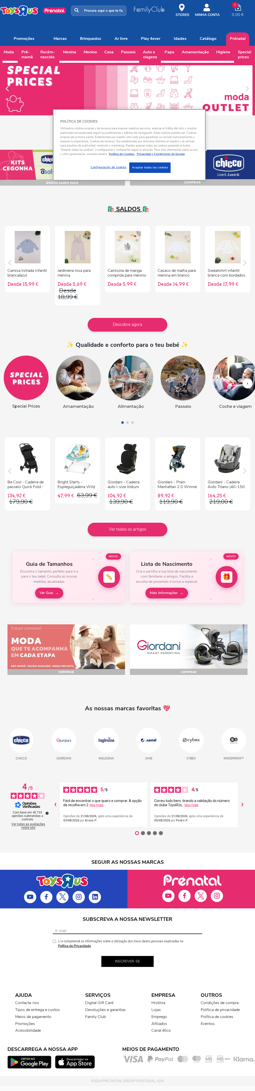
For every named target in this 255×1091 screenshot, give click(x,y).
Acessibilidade (28, 1030)
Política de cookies (217, 1016)
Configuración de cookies (109, 167)
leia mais (97, 805)
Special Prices (244, 54)
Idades (180, 38)
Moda (9, 52)
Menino (90, 52)
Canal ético (161, 1030)
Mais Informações (164, 592)
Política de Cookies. (122, 154)
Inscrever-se (127, 961)
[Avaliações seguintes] (242, 804)
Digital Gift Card (99, 1003)
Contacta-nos (27, 1003)
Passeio (128, 52)
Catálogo (208, 38)
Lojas (156, 1010)
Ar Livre (121, 38)
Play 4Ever (150, 38)
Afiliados (159, 1023)
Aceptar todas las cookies (150, 167)
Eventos (208, 1023)
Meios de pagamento (33, 1016)
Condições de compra (220, 1003)
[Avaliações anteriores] (55, 804)
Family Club (95, 1016)
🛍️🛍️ (127, 209)
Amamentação (195, 52)
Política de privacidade (220, 1010)
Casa (109, 52)
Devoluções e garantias (105, 1010)
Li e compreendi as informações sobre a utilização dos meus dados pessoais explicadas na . (120, 943)
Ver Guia (46, 592)
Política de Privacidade (74, 946)
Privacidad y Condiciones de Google (160, 154)
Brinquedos (90, 38)
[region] (129, 145)
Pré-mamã (27, 54)
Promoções (24, 38)
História (158, 1003)
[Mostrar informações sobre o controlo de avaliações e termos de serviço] (47, 813)
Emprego (159, 1016)
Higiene (223, 52)
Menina (69, 52)
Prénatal (238, 38)
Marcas (60, 38)
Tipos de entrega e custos (37, 1010)
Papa (169, 52)
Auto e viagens (150, 54)
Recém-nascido (47, 54)
